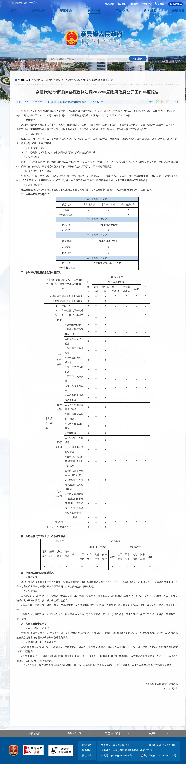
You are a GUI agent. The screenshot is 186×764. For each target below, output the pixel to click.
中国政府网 (35, 733)
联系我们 (86, 750)
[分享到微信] (157, 101)
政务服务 (150, 11)
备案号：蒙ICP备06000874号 (116, 755)
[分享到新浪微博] (162, 101)
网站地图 (86, 745)
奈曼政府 (38, 11)
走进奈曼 (178, 11)
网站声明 (86, 755)
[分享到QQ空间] (167, 101)
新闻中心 (66, 11)
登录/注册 (109, 4)
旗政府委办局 (105, 79)
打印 (176, 102)
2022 (93, 79)
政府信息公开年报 (77, 79)
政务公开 (94, 11)
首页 (13, 11)
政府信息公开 (58, 79)
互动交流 (122, 11)
